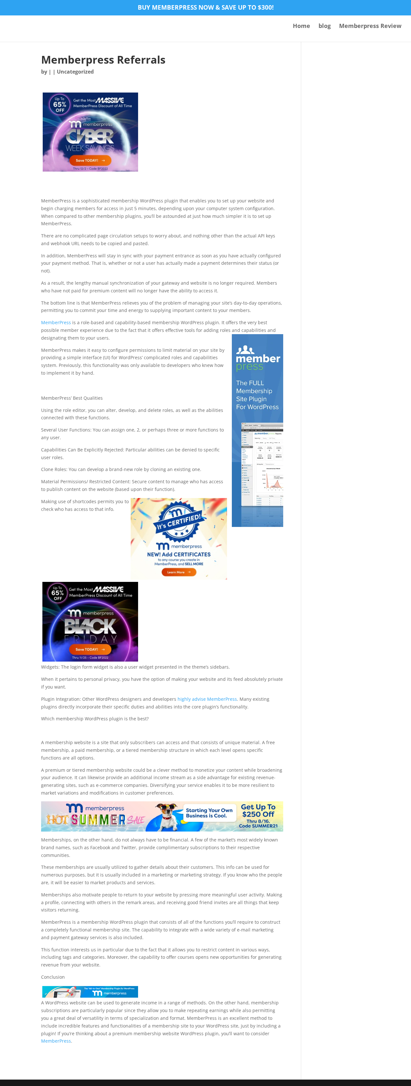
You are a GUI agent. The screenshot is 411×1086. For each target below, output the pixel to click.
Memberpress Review (370, 26)
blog (325, 26)
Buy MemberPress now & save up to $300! (206, 8)
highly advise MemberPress (207, 699)
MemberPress (56, 322)
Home (301, 26)
